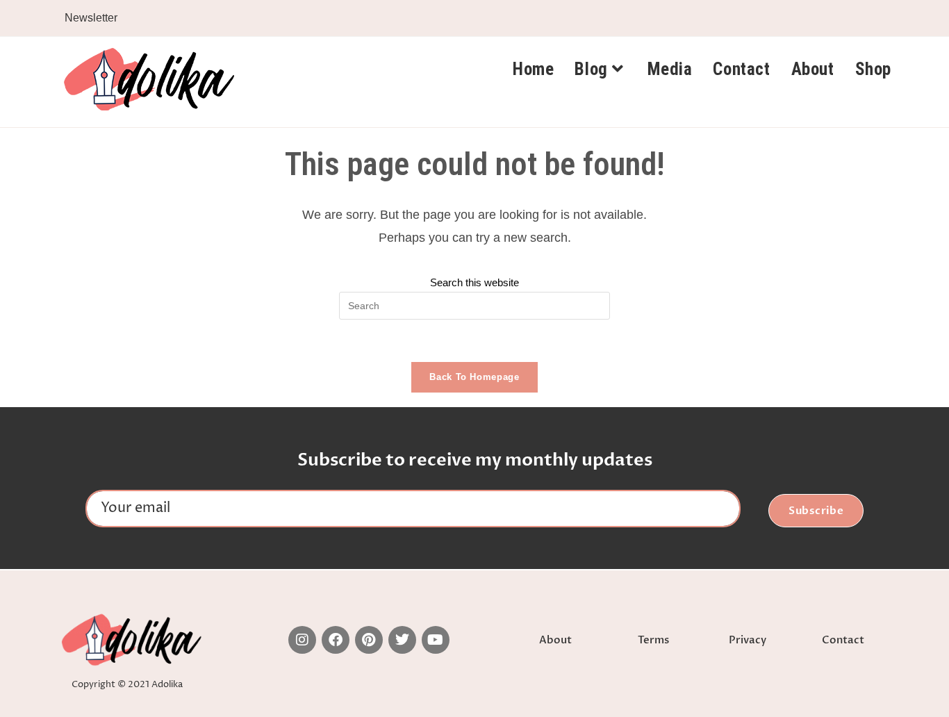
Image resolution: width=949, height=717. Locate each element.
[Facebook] (335, 640)
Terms (653, 640)
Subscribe (816, 511)
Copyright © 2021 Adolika (127, 684)
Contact (843, 640)
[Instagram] (302, 640)
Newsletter (91, 18)
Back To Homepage (474, 377)
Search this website (474, 282)
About (555, 640)
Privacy (747, 640)
